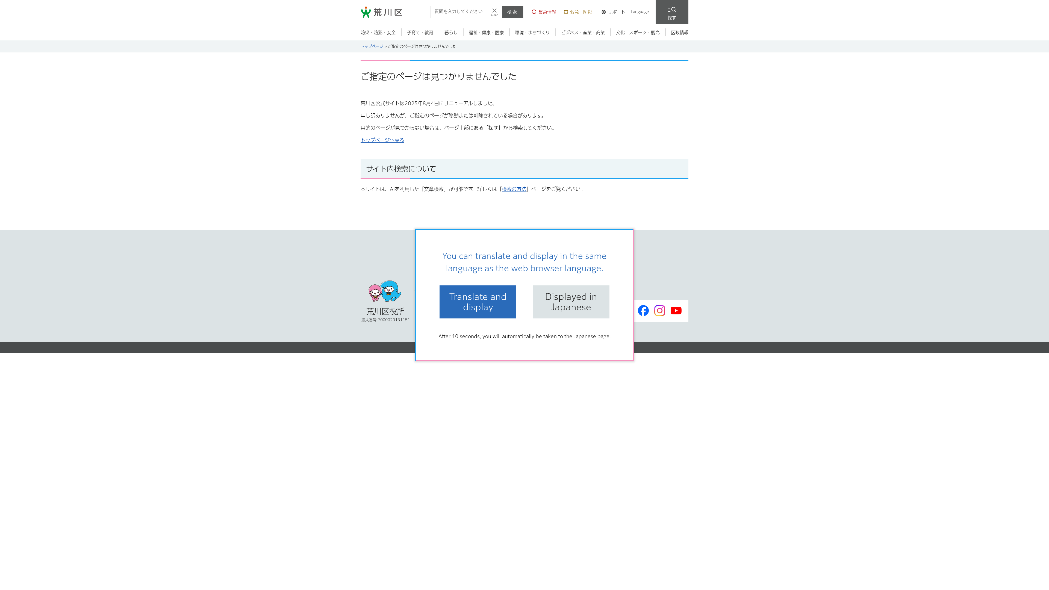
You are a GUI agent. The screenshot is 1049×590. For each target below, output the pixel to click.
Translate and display (478, 301)
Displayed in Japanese (571, 301)
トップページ (372, 46)
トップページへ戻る (382, 140)
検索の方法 (514, 189)
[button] (544, 12)
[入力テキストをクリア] (494, 12)
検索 (512, 12)
